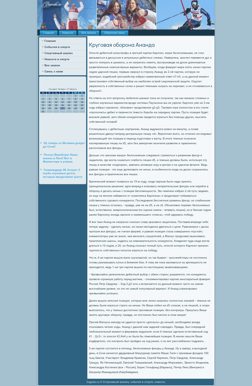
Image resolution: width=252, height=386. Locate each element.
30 (82, 108)
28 (69, 108)
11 (50, 102)
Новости (67, 33)
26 (56, 108)
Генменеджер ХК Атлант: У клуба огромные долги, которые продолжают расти (62, 173)
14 (69, 102)
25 (49, 108)
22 (75, 105)
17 (43, 105)
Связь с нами (53, 71)
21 (69, 105)
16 (82, 102)
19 (56, 105)
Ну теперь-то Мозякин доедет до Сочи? (64, 145)
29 (75, 108)
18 (49, 105)
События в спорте (57, 47)
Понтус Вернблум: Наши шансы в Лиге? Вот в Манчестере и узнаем (60, 158)
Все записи (89, 33)
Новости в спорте (56, 59)
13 (62, 102)
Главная (48, 33)
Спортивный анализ (58, 53)
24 (43, 108)
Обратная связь (114, 33)
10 (43, 102)
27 (62, 108)
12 (56, 102)
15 (75, 102)
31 (43, 111)
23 (82, 105)
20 (62, 105)
